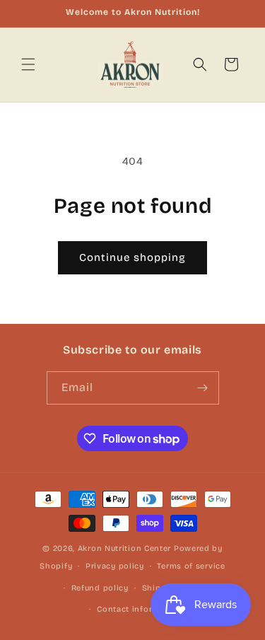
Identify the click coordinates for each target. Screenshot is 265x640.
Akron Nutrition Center (124, 548)
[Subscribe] (202, 388)
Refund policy (100, 588)
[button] (28, 64)
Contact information (139, 609)
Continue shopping (132, 257)
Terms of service (191, 566)
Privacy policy (115, 566)
